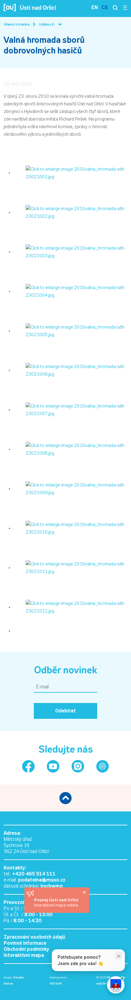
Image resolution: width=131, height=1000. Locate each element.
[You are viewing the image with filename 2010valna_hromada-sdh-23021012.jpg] (70, 607)
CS (104, 7)
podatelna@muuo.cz (42, 880)
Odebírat (65, 711)
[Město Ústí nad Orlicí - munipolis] (102, 766)
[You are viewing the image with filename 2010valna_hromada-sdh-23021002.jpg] (70, 212)
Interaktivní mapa (24, 955)
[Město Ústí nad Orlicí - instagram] (78, 766)
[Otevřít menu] (125, 8)
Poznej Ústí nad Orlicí (57, 899)
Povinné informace (25, 943)
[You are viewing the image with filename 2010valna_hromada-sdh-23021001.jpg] (70, 172)
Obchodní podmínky (26, 949)
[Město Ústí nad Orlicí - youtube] (53, 766)
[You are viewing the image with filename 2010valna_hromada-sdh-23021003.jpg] (70, 251)
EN (94, 7)
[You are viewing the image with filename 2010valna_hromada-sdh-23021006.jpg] (70, 370)
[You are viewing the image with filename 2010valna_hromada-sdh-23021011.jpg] (70, 567)
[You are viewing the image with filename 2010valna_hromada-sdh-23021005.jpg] (70, 330)
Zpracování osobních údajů (34, 937)
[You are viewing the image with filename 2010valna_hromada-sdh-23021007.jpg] (70, 409)
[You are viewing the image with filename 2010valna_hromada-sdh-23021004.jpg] (70, 291)
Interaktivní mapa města (56, 905)
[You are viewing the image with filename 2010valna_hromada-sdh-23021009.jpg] (70, 488)
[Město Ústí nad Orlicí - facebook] (28, 766)
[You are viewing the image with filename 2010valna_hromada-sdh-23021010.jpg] (70, 528)
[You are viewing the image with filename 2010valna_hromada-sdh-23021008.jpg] (70, 449)
